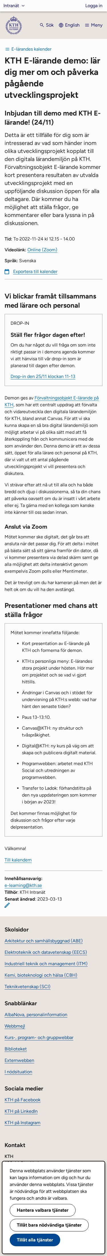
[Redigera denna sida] (7, 905)
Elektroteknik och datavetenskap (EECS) (46, 952)
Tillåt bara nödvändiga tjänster (49, 1225)
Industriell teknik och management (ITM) (46, 963)
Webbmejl (15, 1026)
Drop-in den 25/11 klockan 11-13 (43, 376)
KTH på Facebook (23, 1099)
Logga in (93, 5)
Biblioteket (16, 1049)
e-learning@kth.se (23, 885)
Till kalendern (18, 860)
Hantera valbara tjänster (42, 1210)
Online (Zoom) (42, 249)
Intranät (11, 5)
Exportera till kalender (35, 271)
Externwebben (19, 1060)
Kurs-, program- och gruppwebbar (39, 1037)
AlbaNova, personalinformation (36, 1014)
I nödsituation (18, 1071)
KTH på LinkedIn (21, 1111)
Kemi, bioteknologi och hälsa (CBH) (41, 975)
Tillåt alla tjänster (35, 1240)
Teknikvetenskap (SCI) (28, 986)
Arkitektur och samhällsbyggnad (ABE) (44, 941)
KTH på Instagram (23, 1122)
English (72, 25)
